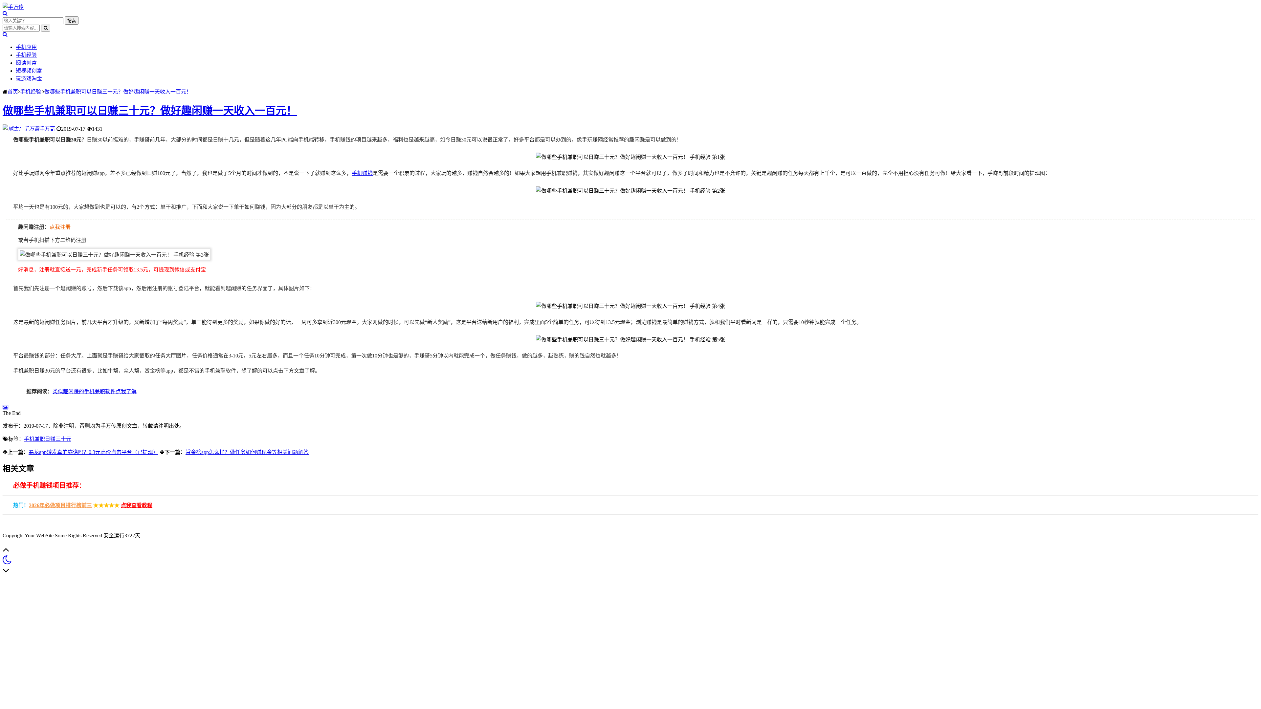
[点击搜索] (5, 13)
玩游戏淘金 (29, 78)
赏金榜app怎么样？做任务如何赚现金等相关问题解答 (247, 452)
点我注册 (60, 227)
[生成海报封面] (5, 407)
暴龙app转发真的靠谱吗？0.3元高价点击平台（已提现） (93, 452)
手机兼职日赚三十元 (47, 439)
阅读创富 (26, 63)
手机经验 (26, 55)
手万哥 (47, 129)
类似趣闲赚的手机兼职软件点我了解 (95, 391)
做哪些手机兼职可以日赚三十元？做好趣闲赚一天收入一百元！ (117, 92)
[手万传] (13, 7)
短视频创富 (29, 71)
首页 (13, 92)
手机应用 (26, 47)
